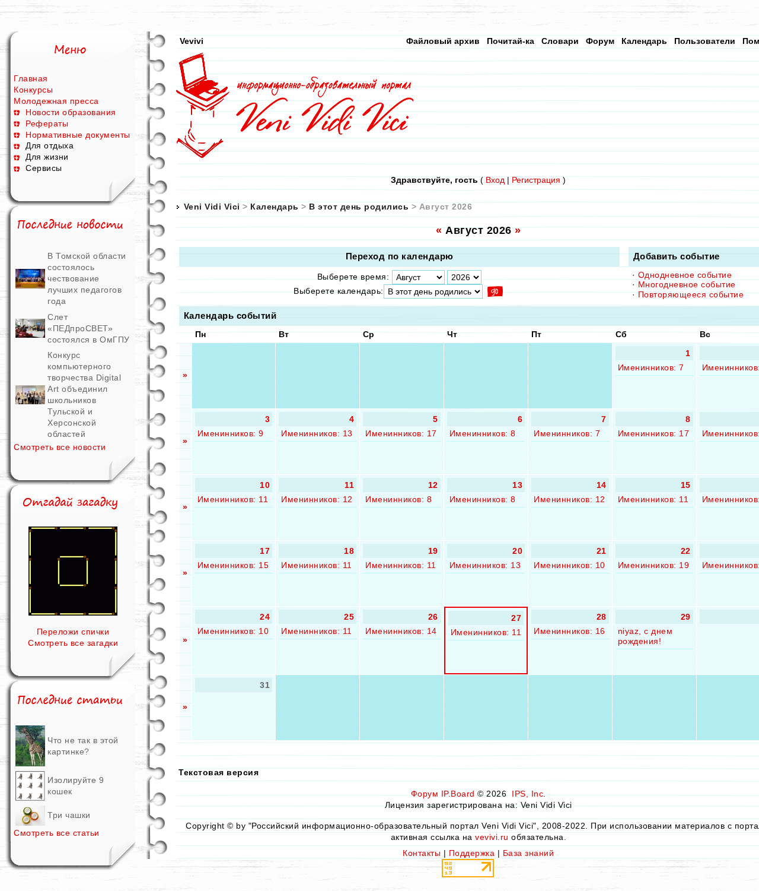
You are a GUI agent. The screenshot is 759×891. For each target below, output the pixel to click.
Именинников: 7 (651, 367)
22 (686, 551)
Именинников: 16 (569, 631)
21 (602, 551)
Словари (560, 41)
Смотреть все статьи (57, 833)
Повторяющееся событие (691, 294)
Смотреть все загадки (73, 643)
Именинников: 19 (654, 565)
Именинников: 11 (233, 499)
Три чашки (69, 815)
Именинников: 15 (233, 565)
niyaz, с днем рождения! (645, 636)
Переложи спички (73, 631)
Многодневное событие (687, 284)
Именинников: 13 (317, 433)
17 (265, 551)
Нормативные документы (77, 134)
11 (349, 485)
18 (349, 551)
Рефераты (46, 123)
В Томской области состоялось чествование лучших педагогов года (86, 278)
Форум (600, 41)
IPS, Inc (527, 793)
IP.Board (458, 793)
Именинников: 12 (317, 499)
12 (433, 485)
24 (265, 617)
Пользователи (704, 41)
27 (516, 618)
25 (349, 617)
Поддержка (472, 853)
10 (265, 485)
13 (517, 485)
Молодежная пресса (56, 101)
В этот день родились (359, 206)
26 (433, 617)
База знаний (528, 853)
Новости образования (70, 112)
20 (517, 551)
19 (433, 551)
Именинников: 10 (569, 565)
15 (686, 485)
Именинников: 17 (401, 433)
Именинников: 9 (230, 433)
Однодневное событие (685, 275)
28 (602, 617)
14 (602, 485)
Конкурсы (33, 89)
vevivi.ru (492, 837)
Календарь (644, 41)
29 (686, 617)
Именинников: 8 (482, 433)
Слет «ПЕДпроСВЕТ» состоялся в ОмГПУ (88, 328)
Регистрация (536, 180)
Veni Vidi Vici (212, 206)
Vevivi (191, 41)
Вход (495, 180)
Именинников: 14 (401, 631)
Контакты (422, 853)
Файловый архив (443, 41)
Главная (31, 78)
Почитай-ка (510, 41)
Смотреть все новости (60, 447)
